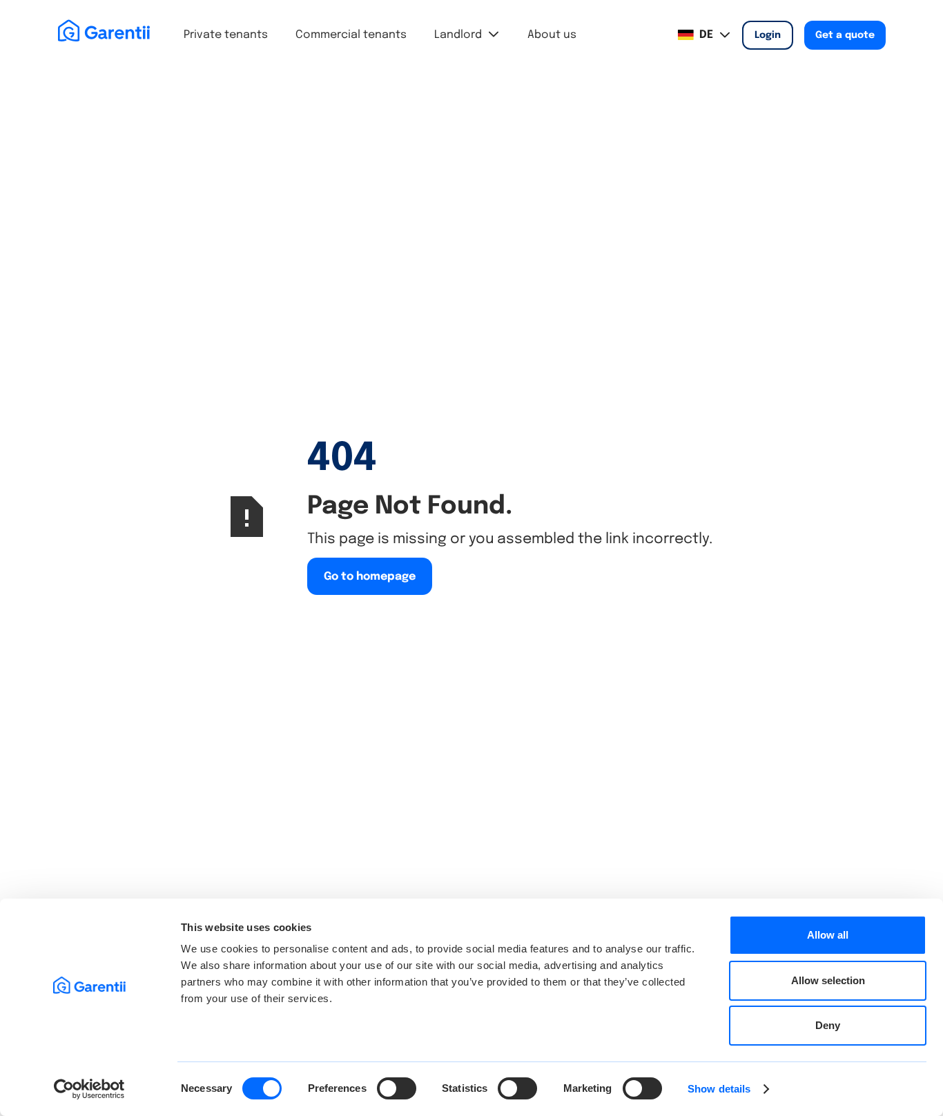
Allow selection (828, 980)
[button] (467, 35)
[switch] (396, 1088)
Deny (827, 1025)
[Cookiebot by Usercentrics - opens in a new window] (89, 1089)
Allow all (827, 935)
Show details (719, 1089)
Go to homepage (370, 577)
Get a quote (845, 35)
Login (768, 35)
